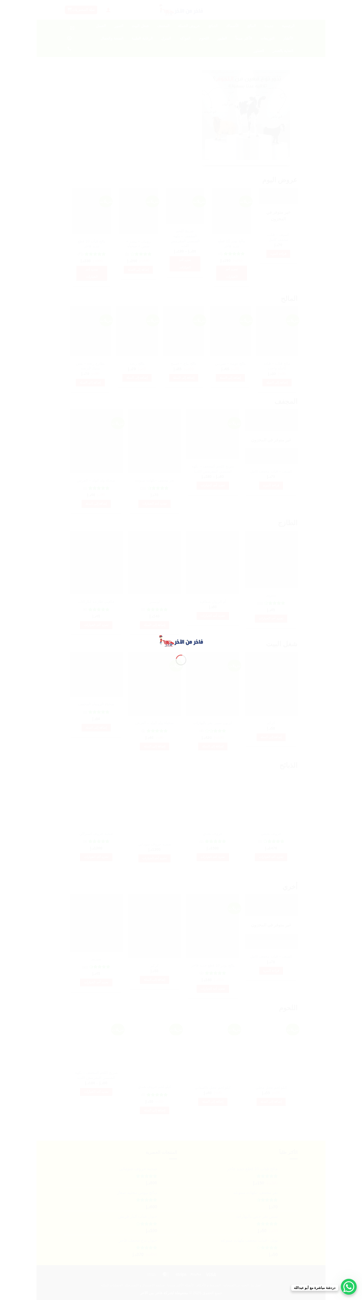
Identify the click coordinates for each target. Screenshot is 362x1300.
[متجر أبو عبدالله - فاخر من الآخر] (181, 640)
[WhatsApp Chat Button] (349, 1287)
